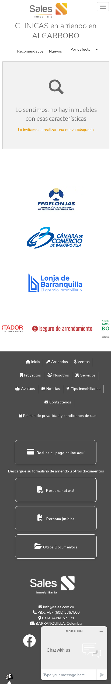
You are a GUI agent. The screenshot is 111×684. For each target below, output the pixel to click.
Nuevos (55, 51)
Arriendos (59, 361)
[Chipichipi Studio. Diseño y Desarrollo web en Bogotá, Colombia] (10, 678)
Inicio (35, 361)
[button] (84, 49)
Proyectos (32, 375)
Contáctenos (59, 402)
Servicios (87, 375)
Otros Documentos (60, 547)
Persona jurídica (60, 519)
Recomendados (30, 51)
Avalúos (27, 388)
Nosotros (60, 375)
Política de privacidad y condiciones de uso (59, 415)
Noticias (52, 388)
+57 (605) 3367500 (63, 612)
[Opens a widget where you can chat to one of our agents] (74, 653)
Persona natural (60, 490)
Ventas (83, 361)
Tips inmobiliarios (85, 388)
